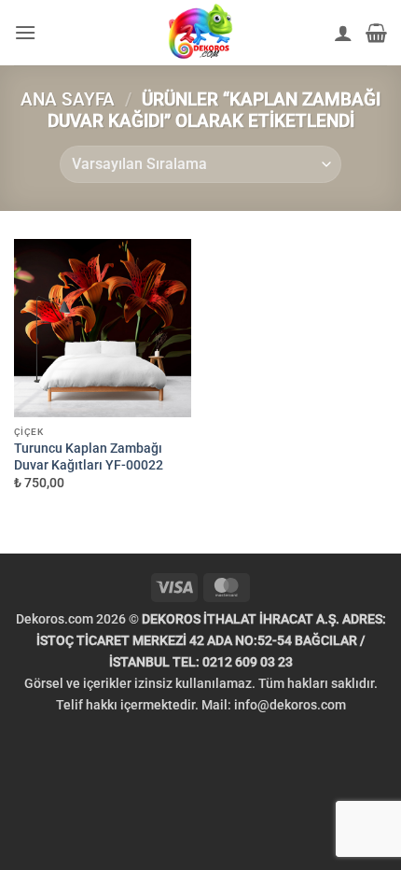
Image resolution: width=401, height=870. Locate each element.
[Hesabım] (343, 32)
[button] (25, 32)
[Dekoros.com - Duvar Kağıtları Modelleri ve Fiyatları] (200, 32)
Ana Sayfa (68, 99)
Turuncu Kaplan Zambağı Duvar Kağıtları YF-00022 (88, 456)
